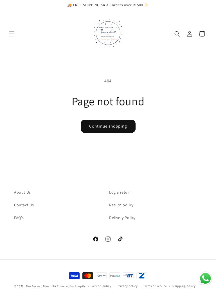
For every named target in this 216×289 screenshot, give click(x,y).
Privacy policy (127, 286)
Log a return (120, 192)
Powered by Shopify (71, 286)
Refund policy (101, 286)
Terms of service (155, 286)
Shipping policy (184, 286)
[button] (12, 34)
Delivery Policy (122, 217)
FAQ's (19, 217)
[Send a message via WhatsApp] (205, 278)
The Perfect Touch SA (41, 286)
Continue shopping (108, 126)
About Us (22, 192)
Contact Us (24, 204)
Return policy (121, 204)
